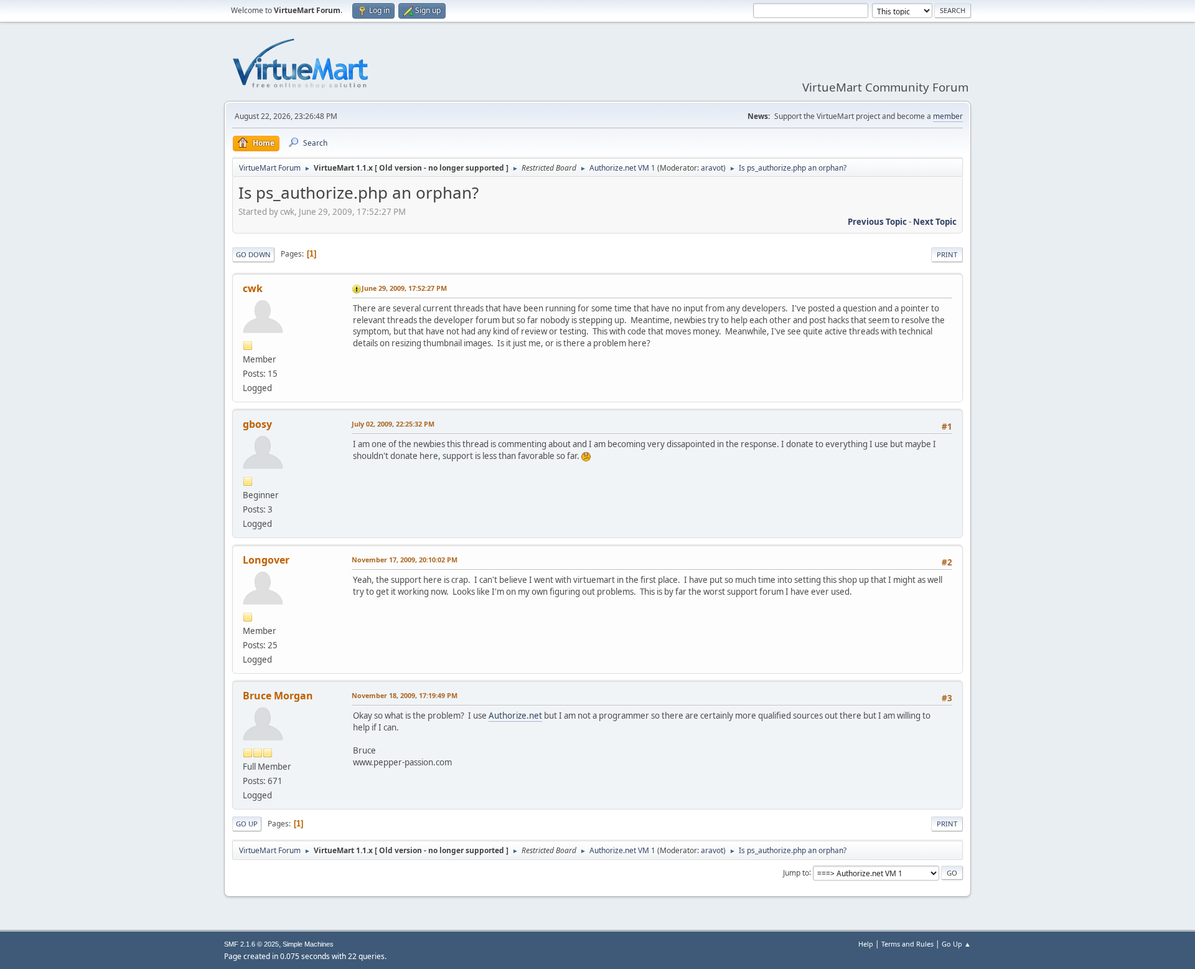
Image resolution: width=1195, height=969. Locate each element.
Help (865, 943)
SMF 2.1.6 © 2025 (251, 944)
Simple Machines (308, 944)
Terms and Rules (907, 943)
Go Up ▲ (956, 943)
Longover (266, 560)
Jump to (796, 872)
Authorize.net (515, 715)
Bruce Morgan (278, 695)
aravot (712, 168)
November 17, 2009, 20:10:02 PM (404, 559)
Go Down (253, 254)
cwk (253, 288)
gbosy (257, 424)
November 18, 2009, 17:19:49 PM (404, 695)
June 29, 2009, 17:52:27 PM (404, 288)
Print (947, 254)
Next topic (935, 221)
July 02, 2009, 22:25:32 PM (393, 423)
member (948, 116)
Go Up (247, 823)
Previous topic (877, 221)
